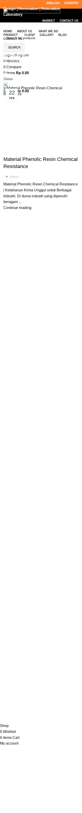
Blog (7, 643)
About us (10, 617)
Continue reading (17, 208)
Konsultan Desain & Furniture (39, 720)
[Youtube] (48, 672)
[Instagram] (11, 672)
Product (9, 625)
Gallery (9, 634)
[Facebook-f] (23, 672)
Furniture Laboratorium (25, 151)
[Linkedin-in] (36, 672)
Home (7, 74)
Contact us (12, 651)
